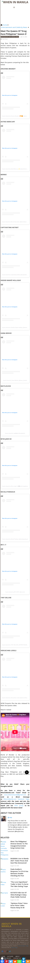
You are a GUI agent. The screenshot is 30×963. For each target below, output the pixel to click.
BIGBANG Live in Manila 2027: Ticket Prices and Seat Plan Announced (19, 861)
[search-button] (27, 772)
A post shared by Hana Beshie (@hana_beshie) (15, 380)
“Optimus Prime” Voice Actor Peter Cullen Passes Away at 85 (19, 905)
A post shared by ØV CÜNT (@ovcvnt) (15, 592)
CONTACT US (17, 958)
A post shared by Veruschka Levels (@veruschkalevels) (16, 697)
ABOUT (17, 956)
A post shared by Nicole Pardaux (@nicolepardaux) (15, 539)
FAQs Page (14, 947)
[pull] (15, 7)
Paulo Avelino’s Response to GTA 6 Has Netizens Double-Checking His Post (19, 872)
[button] (4, 958)
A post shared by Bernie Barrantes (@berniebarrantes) (16, 221)
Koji (10, 817)
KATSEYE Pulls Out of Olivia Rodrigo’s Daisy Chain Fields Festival (18, 895)
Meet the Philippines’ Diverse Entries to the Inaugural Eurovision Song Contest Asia (19, 844)
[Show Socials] (23, 958)
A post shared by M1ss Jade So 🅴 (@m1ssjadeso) (15, 486)
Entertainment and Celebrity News (10, 37)
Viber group (19, 805)
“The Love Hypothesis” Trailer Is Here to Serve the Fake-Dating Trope (19, 884)
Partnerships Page (23, 946)
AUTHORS (10, 956)
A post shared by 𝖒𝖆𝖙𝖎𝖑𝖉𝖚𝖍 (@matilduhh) (15, 433)
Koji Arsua (5, 39)
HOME (3, 956)
